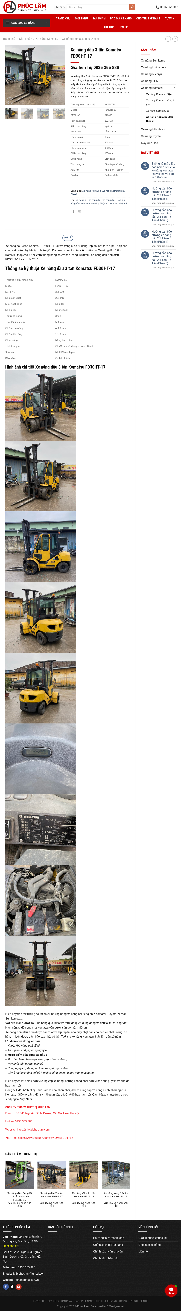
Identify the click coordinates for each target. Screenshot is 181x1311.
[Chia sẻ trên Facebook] (74, 212)
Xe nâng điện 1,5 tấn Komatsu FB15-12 (83, 1195)
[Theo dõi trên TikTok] (12, 1287)
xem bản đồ (11, 1245)
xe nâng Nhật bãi (100, 203)
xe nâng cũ (81, 200)
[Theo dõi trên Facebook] (6, 1287)
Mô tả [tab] (67, 237)
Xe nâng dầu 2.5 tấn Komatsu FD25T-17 (51, 1195)
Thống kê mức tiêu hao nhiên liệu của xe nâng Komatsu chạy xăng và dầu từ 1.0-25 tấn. (163, 170)
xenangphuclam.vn (27, 1279)
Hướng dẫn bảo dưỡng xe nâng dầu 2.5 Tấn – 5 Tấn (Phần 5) (162, 215)
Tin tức (109, 27)
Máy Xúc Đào (149, 143)
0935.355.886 (23, 1121)
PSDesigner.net (115, 1306)
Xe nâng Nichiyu (151, 74)
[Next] (59, 75)
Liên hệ (123, 27)
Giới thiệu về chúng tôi (152, 1237)
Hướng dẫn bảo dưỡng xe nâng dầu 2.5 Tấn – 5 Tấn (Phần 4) (162, 236)
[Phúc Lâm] (26, 7)
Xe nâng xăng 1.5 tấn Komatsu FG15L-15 (116, 1195)
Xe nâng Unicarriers (153, 67)
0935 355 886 (26, 1267)
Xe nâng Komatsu (47, 38)
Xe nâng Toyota (151, 136)
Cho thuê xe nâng (148, 18)
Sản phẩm (99, 18)
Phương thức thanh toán (108, 1237)
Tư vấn (169, 18)
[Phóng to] (10, 100)
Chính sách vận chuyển (108, 1251)
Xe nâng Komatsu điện (159, 94)
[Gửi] (132, 7)
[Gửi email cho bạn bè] (80, 212)
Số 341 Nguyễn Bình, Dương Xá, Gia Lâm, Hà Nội (47, 1113)
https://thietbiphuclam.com (33, 1129)
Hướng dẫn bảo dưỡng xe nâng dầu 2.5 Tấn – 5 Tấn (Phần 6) (162, 193)
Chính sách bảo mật (105, 1258)
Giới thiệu (81, 18)
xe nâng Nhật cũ (118, 203)
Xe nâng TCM (150, 81)
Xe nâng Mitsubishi (153, 129)
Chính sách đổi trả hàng (108, 1244)
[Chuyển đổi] (174, 88)
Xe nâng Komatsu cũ (158, 110)
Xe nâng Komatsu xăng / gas (160, 102)
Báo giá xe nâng (121, 18)
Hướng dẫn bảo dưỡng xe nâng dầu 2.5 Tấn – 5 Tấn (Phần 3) (162, 258)
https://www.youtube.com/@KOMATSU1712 (45, 1137)
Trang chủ (63, 18)
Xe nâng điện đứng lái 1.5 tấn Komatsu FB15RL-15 (19, 1196)
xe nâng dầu (95, 200)
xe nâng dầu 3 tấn (112, 200)
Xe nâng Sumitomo (153, 60)
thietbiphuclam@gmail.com (28, 1273)
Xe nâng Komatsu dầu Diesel (80, 38)
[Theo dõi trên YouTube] (19, 1287)
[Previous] (11, 75)
